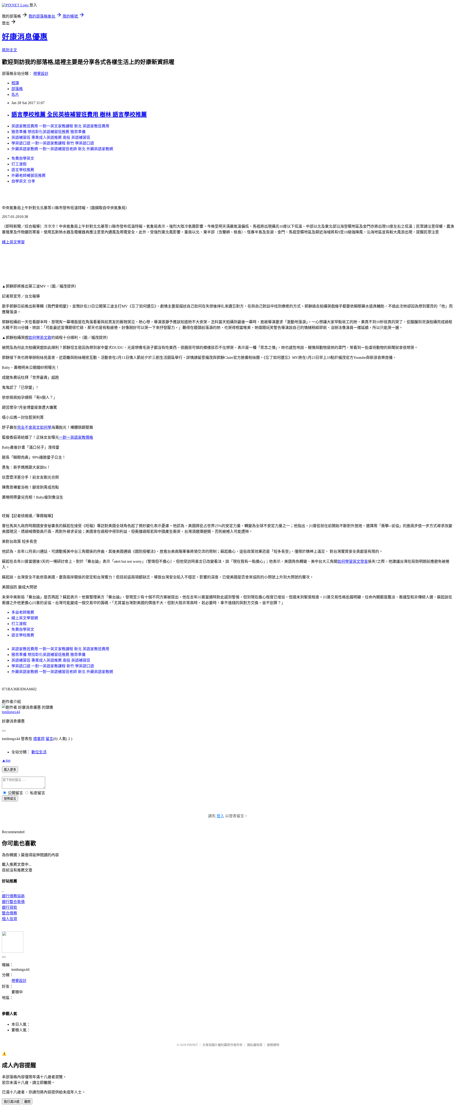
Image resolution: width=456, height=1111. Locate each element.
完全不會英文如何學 (34, 427)
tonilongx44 (11, 712)
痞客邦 (39, 739)
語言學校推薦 (22, 170)
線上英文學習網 (24, 618)
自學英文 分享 (23, 181)
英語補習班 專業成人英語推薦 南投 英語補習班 (50, 137)
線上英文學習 (13, 242)
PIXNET (192, 1045)
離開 (27, 1101)
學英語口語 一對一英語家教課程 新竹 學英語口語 (52, 143)
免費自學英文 (22, 158)
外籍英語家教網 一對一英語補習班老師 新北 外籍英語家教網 (62, 149)
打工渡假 (19, 164)
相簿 (15, 83)
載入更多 (10, 769)
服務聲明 (273, 1045)
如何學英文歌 (39, 338)
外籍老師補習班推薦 (28, 175)
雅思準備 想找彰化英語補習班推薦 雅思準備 (48, 132)
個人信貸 (9, 919)
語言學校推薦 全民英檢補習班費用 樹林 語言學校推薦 (79, 114)
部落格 (17, 89)
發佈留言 (10, 798)
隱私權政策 (254, 1045)
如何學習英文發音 (352, 561)
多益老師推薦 (22, 612)
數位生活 (39, 752)
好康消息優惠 (25, 37)
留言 (49, 739)
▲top (6, 760)
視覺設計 (40, 74)
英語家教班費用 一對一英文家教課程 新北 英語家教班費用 (60, 126)
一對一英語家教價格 (76, 437)
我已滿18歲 (11, 1101)
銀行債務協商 (13, 896)
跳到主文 (9, 50)
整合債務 (9, 913)
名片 (15, 94)
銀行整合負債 (13, 902)
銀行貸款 (9, 907)
